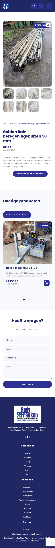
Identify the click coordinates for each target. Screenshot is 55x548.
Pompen (44, 225)
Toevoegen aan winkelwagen (30, 174)
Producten (13, 124)
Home (5, 124)
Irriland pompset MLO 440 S (21, 267)
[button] (48, 25)
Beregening (41, 25)
